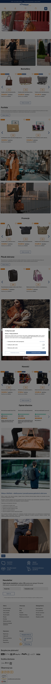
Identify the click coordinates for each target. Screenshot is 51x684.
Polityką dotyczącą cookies (33, 335)
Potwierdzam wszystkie (35, 352)
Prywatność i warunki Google (26, 337)
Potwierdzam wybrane (15, 352)
